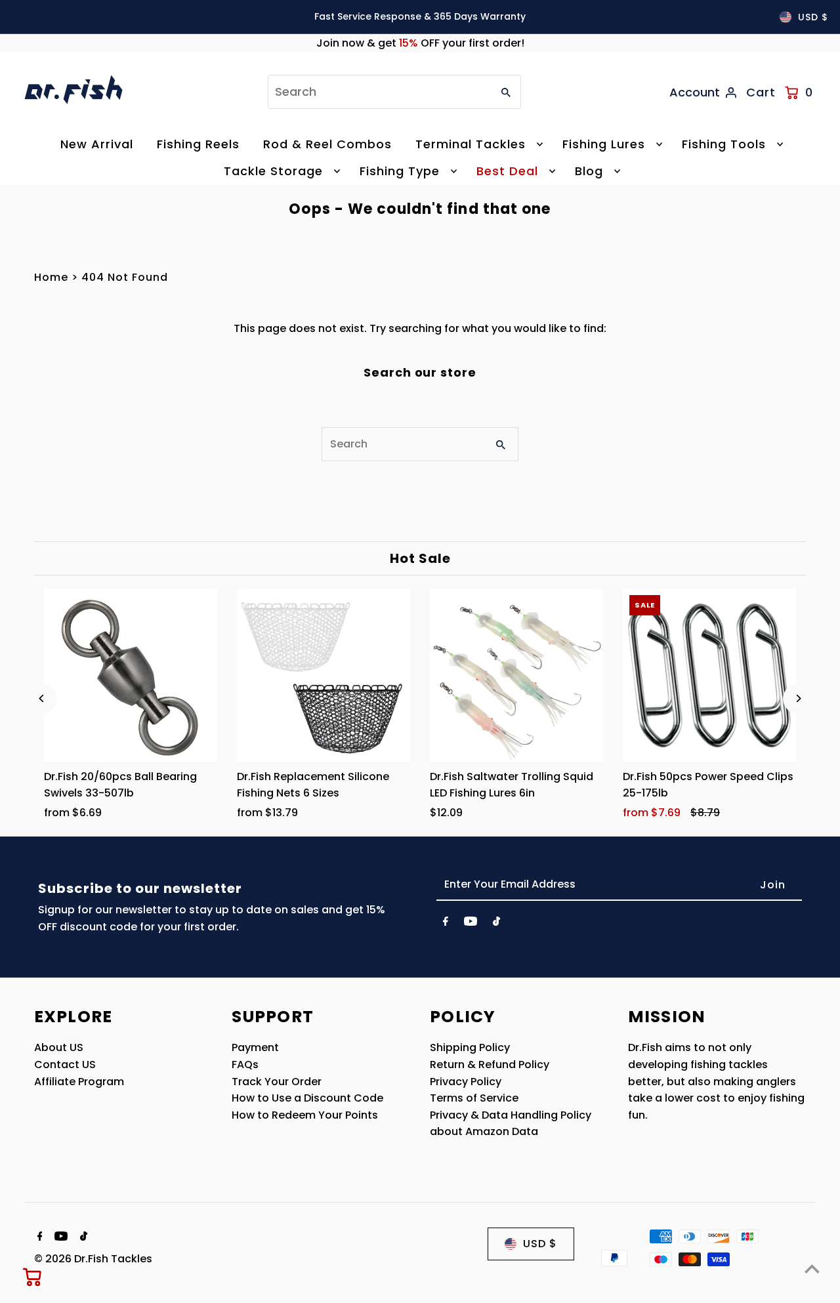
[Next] (797, 698)
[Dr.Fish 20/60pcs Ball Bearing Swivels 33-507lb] (130, 675)
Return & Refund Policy (489, 1064)
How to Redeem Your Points (305, 1115)
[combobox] (378, 91)
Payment (255, 1047)
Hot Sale (420, 558)
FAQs (245, 1064)
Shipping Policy (470, 1047)
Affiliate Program (79, 1081)
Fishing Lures (603, 144)
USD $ (813, 17)
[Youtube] (470, 923)
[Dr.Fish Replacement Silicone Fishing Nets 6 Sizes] (323, 675)
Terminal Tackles (470, 144)
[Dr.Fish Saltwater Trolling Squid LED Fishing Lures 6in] (516, 675)
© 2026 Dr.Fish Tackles (93, 1258)
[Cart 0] (33, 1277)
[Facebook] (445, 923)
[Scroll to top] (812, 1268)
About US (58, 1047)
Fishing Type (400, 171)
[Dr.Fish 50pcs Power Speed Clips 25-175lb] (709, 675)
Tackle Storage (273, 171)
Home (51, 277)
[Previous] (42, 698)
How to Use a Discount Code (307, 1098)
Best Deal (507, 171)
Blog (589, 171)
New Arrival (96, 144)
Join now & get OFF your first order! (420, 43)
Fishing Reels (198, 144)
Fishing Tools (724, 144)
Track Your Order (277, 1081)
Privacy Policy (465, 1081)
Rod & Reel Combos (327, 144)
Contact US (65, 1064)
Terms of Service (474, 1098)
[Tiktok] (496, 923)
